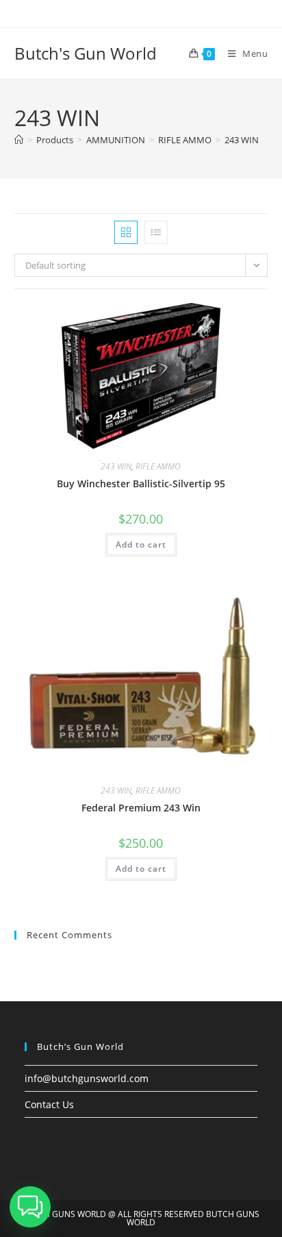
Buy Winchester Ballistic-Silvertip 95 (141, 483)
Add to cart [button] (141, 544)
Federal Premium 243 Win (141, 807)
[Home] (18, 140)
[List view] (156, 232)
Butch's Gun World (85, 53)
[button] (30, 1206)
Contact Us (49, 1104)
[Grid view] (126, 232)
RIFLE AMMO (158, 466)
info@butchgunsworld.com (87, 1078)
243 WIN (242, 140)
